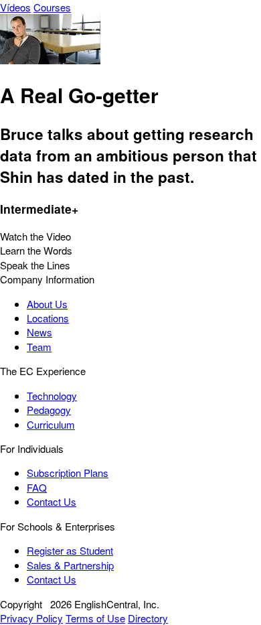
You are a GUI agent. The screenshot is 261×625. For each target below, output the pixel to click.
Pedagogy (49, 410)
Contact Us (51, 501)
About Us (47, 304)
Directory (148, 618)
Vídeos (15, 7)
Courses (52, 7)
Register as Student (70, 550)
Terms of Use (95, 618)
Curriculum (51, 424)
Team (39, 347)
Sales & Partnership (70, 565)
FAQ (37, 487)
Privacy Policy (31, 618)
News (39, 332)
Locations (48, 318)
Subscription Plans (67, 473)
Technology (52, 396)
